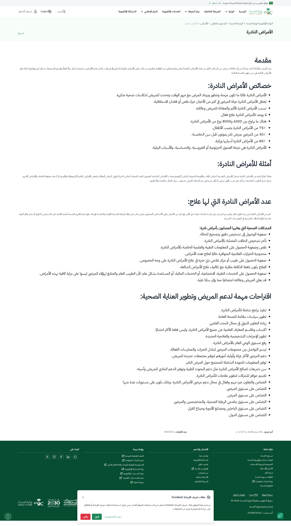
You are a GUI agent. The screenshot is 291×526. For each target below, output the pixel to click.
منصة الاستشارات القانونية (133, 478)
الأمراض (204, 23)
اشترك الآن (269, 472)
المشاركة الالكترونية (200, 460)
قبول (96, 517)
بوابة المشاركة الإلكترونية (134, 469)
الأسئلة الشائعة (202, 477)
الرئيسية (242, 11)
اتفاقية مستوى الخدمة (264, 477)
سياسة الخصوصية (113, 517)
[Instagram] (54, 456)
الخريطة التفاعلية (212, 11)
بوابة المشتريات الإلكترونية (133, 473)
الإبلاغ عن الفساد (201, 468)
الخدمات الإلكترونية (171, 11)
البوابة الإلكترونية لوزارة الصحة (259, 23)
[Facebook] (61, 456)
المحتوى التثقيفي (218, 23)
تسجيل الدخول (25, 11)
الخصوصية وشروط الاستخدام (261, 464)
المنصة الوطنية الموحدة (134, 456)
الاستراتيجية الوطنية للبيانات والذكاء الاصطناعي (125, 464)
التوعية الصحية (236, 23)
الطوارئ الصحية (266, 485)
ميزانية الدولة (139, 482)
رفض (85, 517)
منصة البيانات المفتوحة (134, 460)
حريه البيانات (203, 473)
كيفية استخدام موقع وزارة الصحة (260, 460)
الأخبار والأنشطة (266, 468)
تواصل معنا (203, 455)
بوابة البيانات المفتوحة (264, 481)
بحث (59, 11)
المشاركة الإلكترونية (127, 11)
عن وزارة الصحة (267, 455)
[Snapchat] (75, 456)
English (44, 11)
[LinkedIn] (68, 456)
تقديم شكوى (203, 464)
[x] (47, 456)
